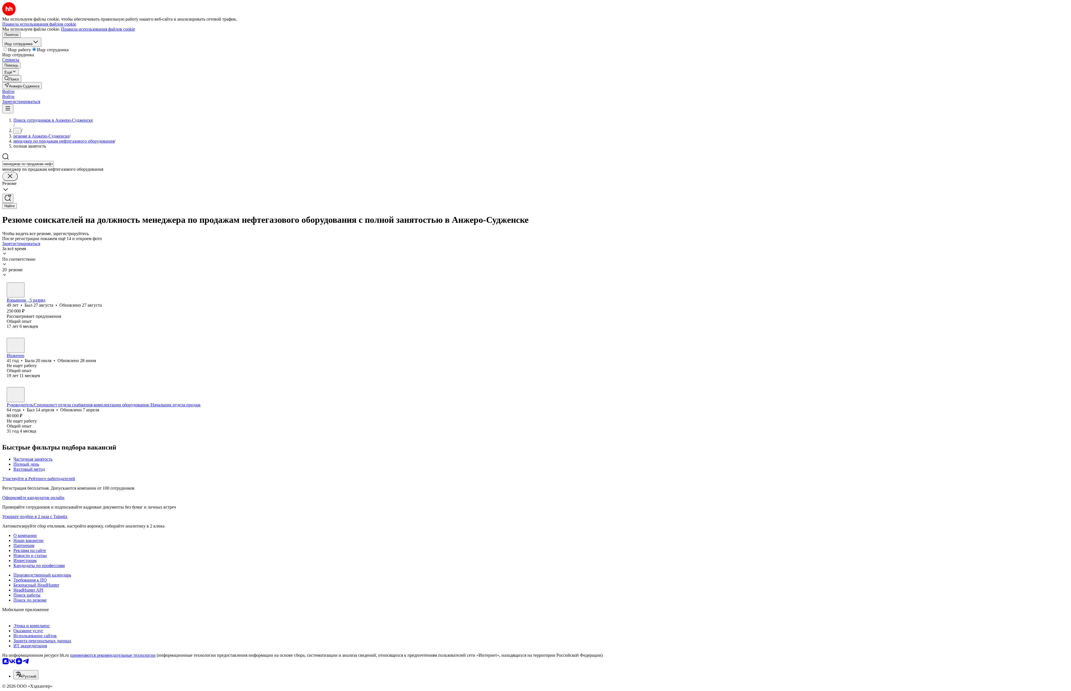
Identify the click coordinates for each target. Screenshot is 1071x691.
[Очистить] (10, 176)
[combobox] (28, 164)
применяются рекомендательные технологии (113, 655)
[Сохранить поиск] (7, 198)
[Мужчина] (16, 289)
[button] (8, 91)
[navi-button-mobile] (7, 108)
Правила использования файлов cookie (98, 29)
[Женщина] (16, 345)
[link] (11, 78)
